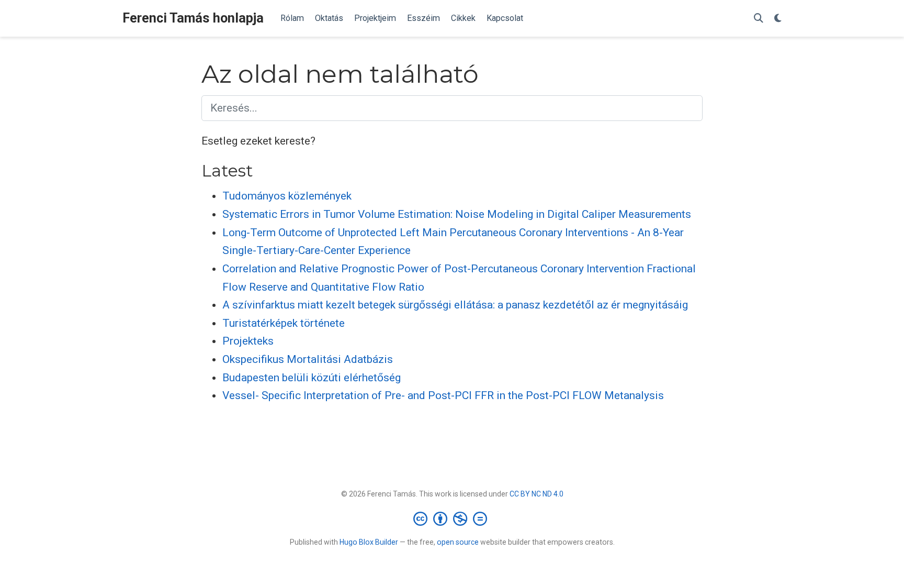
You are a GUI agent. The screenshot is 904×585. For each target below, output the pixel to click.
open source (458, 542)
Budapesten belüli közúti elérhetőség (311, 377)
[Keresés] (758, 19)
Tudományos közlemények (287, 196)
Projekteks (248, 341)
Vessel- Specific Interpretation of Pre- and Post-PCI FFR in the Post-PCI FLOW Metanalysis (443, 395)
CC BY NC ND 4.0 (536, 494)
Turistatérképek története (283, 323)
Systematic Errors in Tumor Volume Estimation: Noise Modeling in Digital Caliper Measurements (456, 214)
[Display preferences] (778, 19)
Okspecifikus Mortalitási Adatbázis (307, 359)
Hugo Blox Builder (369, 542)
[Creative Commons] (452, 518)
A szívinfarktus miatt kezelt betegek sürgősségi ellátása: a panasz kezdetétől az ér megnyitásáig (455, 305)
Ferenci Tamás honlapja (193, 18)
